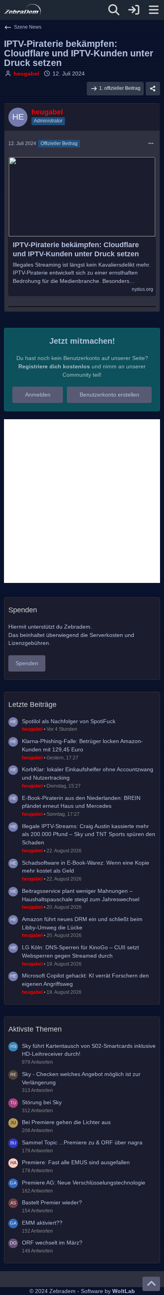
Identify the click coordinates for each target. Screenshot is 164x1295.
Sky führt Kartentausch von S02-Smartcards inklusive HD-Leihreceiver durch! (89, 1050)
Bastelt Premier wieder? (52, 1202)
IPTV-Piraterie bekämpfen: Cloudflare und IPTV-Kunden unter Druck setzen (76, 249)
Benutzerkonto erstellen (109, 394)
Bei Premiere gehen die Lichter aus (66, 1122)
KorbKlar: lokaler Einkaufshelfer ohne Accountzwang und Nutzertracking (87, 773)
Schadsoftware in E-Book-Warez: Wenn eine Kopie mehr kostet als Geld (85, 866)
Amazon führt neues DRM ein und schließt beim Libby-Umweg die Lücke (82, 923)
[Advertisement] (82, 501)
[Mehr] (151, 143)
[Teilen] (153, 88)
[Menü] (154, 10)
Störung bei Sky (42, 1102)
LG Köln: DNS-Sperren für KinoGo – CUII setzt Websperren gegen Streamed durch (80, 951)
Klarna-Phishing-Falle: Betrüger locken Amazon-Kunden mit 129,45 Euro (82, 745)
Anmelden (38, 394)
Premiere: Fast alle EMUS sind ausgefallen (76, 1162)
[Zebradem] (22, 10)
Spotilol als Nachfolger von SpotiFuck (68, 721)
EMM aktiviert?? (42, 1223)
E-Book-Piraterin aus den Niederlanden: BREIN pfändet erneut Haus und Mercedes (81, 802)
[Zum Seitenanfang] (151, 1284)
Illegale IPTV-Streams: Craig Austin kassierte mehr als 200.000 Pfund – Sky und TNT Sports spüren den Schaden (88, 834)
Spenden (27, 663)
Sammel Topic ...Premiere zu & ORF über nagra (82, 1142)
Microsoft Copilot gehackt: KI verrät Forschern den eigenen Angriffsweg (85, 979)
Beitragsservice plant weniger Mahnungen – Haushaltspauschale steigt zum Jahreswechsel (80, 895)
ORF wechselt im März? (52, 1242)
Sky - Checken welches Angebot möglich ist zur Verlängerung (81, 1078)
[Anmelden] (134, 10)
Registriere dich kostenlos (54, 366)
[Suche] (114, 10)
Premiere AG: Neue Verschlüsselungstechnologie (83, 1182)
